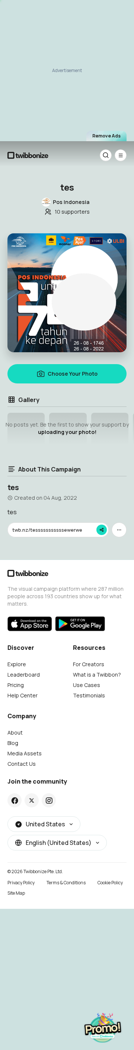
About (15, 732)
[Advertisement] (67, 68)
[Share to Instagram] (49, 800)
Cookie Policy (110, 882)
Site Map (16, 893)
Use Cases (86, 684)
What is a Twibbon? (97, 674)
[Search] (106, 155)
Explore (16, 664)
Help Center (22, 695)
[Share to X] (32, 800)
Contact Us (21, 763)
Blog (12, 742)
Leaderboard (23, 674)
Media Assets (24, 753)
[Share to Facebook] (15, 800)
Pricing (15, 684)
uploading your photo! (67, 431)
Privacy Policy (21, 882)
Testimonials (89, 695)
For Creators (88, 664)
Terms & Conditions (66, 882)
